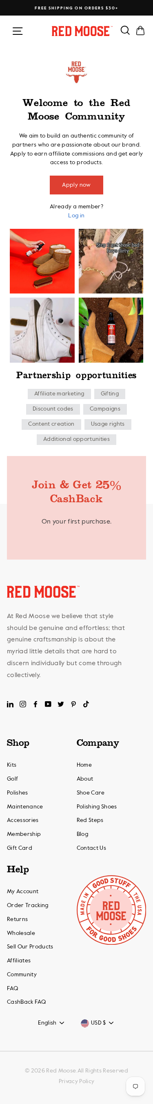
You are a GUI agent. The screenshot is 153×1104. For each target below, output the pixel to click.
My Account (22, 891)
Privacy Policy (77, 1081)
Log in (76, 216)
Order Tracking (28, 905)
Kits (11, 765)
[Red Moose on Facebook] (35, 704)
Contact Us (91, 848)
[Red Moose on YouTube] (48, 704)
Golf (12, 779)
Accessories (23, 820)
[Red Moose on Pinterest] (73, 704)
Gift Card (19, 848)
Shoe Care (91, 793)
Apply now (76, 185)
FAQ (12, 988)
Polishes (17, 793)
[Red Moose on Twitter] (61, 704)
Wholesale (21, 933)
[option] (76, 8)
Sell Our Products (30, 947)
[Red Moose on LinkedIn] (10, 704)
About (85, 779)
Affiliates (19, 961)
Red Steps (90, 820)
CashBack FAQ (26, 1002)
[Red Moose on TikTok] (86, 704)
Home (84, 765)
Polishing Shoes (97, 807)
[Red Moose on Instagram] (23, 704)
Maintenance (25, 807)
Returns (17, 919)
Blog (82, 834)
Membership (24, 834)
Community (22, 975)
